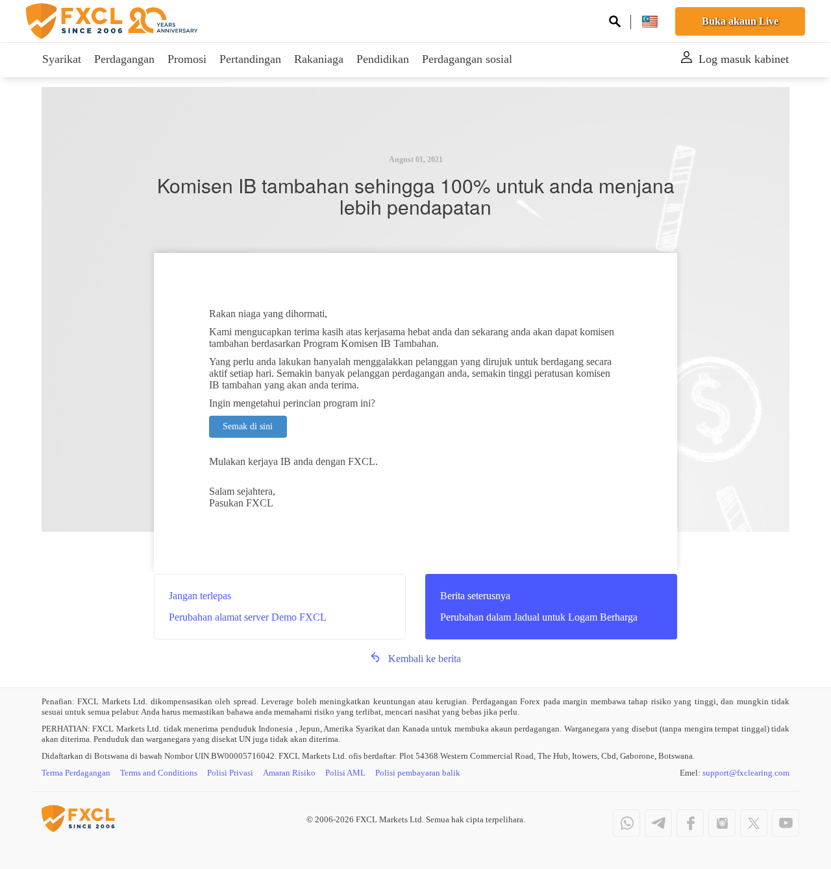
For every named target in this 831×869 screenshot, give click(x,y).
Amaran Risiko (289, 773)
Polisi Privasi (230, 773)
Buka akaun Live (740, 21)
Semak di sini (248, 426)
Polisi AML (345, 773)
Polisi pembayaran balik (417, 773)
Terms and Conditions (158, 773)
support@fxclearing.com (745, 773)
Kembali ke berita (424, 658)
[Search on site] (615, 23)
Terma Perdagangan (76, 773)
